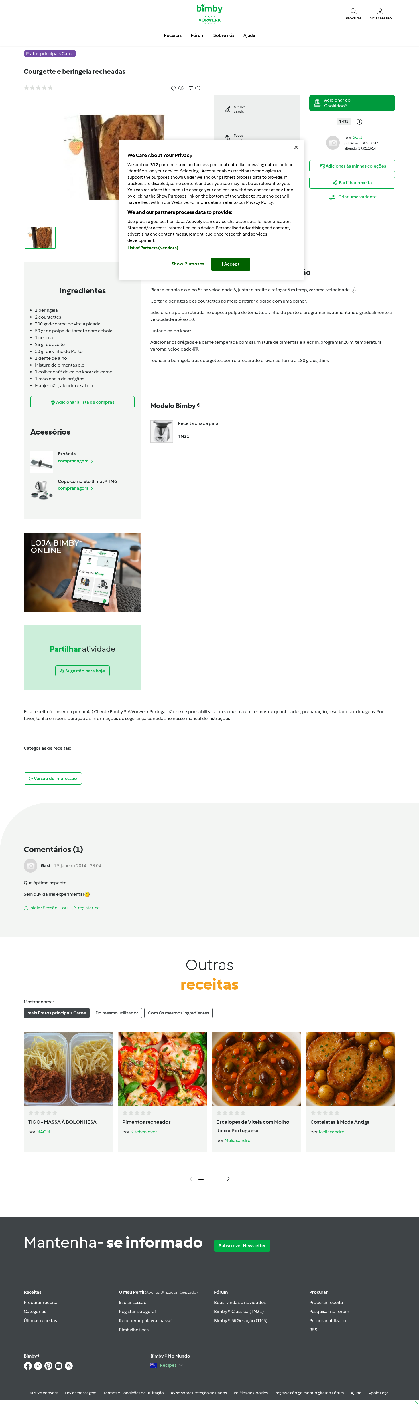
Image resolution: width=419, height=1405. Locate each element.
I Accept (231, 264)
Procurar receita (41, 1302)
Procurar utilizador (328, 1320)
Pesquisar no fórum (329, 1311)
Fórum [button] (197, 35)
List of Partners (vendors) (152, 247)
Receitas (32, 1292)
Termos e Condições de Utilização (133, 1392)
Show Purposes (188, 263)
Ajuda (356, 1392)
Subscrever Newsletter (242, 1245)
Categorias (35, 1311)
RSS (313, 1329)
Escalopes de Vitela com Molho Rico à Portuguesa (252, 1126)
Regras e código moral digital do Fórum (309, 1392)
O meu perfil (158, 1292)
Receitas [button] (173, 35)
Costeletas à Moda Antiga (340, 1122)
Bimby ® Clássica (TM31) (239, 1311)
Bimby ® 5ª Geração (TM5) (240, 1320)
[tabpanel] (209, 1108)
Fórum (221, 1292)
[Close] (296, 147)
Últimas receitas (40, 1320)
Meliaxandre (237, 1140)
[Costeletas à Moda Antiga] (350, 1069)
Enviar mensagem (81, 1392)
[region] (211, 210)
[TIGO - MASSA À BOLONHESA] (68, 1069)
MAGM (43, 1132)
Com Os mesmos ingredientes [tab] (178, 1013)
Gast (357, 137)
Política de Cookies (251, 1392)
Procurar (318, 1292)
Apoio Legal (378, 1392)
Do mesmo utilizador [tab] (116, 1013)
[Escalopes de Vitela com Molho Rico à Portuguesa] (256, 1069)
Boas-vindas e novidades (240, 1302)
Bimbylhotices (134, 1329)
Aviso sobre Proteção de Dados (199, 1392)
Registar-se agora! (137, 1311)
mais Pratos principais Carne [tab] (56, 1013)
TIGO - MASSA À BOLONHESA (62, 1122)
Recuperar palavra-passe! (145, 1320)
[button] (353, 13)
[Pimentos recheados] (162, 1069)
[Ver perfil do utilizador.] (333, 142)
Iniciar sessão (133, 1302)
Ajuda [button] (249, 35)
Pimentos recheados (146, 1122)
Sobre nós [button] (223, 35)
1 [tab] (201, 1179)
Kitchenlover (144, 1132)
